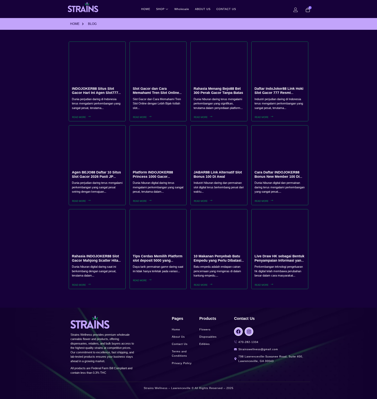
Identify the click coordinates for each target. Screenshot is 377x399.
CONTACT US (226, 9)
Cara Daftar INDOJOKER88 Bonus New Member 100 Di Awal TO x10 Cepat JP (277, 176)
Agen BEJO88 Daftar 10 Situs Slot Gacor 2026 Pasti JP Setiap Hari (96, 176)
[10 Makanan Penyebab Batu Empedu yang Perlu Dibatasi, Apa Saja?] (219, 231)
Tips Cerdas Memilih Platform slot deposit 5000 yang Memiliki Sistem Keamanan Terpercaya (157, 262)
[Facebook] (238, 331)
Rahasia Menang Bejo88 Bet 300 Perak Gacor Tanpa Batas (218, 91)
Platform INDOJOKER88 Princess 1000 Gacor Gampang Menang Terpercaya (158, 176)
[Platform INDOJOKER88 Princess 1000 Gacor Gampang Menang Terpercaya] (158, 148)
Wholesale (181, 9)
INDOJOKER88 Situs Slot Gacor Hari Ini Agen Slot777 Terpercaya (95, 93)
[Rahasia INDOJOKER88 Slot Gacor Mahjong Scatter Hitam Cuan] (97, 231)
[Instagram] (249, 331)
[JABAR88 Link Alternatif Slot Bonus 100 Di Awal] (219, 148)
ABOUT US (202, 9)
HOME (145, 9)
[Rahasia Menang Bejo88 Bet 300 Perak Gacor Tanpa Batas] (219, 64)
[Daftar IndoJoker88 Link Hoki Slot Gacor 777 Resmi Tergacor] (279, 64)
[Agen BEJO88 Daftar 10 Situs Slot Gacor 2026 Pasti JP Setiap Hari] (97, 148)
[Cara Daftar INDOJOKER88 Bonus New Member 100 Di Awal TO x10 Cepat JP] (279, 148)
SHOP (160, 9)
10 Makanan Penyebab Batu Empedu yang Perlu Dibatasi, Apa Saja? (218, 260)
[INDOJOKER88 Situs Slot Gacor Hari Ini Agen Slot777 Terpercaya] (97, 64)
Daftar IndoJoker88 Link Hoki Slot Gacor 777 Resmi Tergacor (278, 93)
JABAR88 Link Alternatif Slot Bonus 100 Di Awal (218, 174)
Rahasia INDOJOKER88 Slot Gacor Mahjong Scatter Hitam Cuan (96, 260)
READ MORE (79, 117)
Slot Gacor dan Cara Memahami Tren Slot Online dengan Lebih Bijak (156, 93)
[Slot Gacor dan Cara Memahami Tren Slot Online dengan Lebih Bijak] (158, 64)
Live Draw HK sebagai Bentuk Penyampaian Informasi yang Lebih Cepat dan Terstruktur (279, 260)
